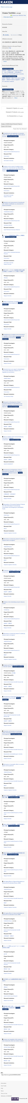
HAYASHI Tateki (7, 1047)
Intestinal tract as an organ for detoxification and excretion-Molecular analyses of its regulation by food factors (13, 371)
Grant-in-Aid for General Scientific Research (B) (13, 682)
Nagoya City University (8, 1000)
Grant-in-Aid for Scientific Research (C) (12, 286)
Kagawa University (7, 973)
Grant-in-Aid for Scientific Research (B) (11, 186)
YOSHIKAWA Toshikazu (8, 211)
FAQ (2, 1088)
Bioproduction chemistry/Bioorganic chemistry (13, 73)
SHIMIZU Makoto (7, 378)
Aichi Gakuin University (8, 160)
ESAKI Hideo (6, 515)
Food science (16, 70)
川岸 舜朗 (13, 673)
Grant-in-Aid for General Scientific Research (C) (13, 749)
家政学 (3, 78)
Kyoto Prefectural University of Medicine (12, 229)
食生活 (13, 79)
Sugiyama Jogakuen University (10, 533)
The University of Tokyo (8, 396)
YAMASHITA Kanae (8, 546)
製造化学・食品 (10, 78)
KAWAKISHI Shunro (8, 921)
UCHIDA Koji (6, 609)
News (2, 1090)
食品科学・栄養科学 (7, 70)
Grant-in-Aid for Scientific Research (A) (11, 151)
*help (25, 15)
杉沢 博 (5, 954)
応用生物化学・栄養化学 (9, 936)
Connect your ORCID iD (17, 15)
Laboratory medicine (9, 81)
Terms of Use (4, 1093)
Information (3, 1083)
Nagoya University (7, 196)
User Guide (3, 1085)
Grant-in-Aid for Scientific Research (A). (12, 455)
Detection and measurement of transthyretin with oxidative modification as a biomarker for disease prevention (13, 204)
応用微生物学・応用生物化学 (14, 72)
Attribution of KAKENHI (6, 1096)
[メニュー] (26, 2)
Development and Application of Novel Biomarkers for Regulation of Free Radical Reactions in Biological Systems (12, 471)
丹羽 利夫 (6, 277)
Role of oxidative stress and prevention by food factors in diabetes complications (12, 438)
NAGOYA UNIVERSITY (8, 464)
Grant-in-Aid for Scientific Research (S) (11, 387)
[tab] (14, 108)
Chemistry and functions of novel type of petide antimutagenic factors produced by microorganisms (12, 733)
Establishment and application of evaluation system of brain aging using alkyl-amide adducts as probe (13, 135)
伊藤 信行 (6, 987)
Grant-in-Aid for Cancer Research (10, 996)
